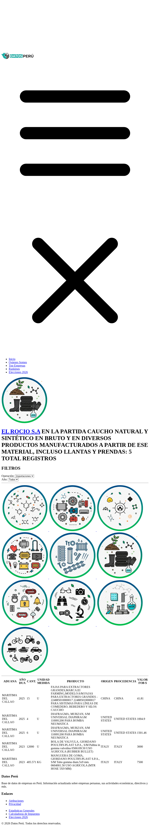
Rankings (14, 368)
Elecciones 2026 (18, 372)
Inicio (12, 359)
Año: (4, 479)
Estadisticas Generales (21, 810)
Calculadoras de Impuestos (24, 813)
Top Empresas (17, 365)
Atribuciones (16, 800)
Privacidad (15, 804)
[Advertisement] (75, 27)
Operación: (7, 475)
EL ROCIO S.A (20, 431)
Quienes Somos (18, 362)
